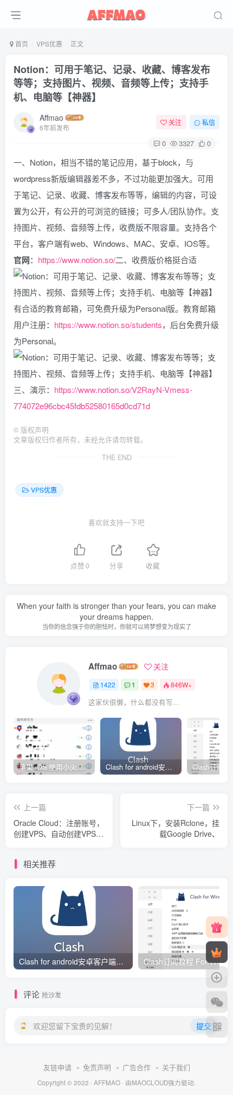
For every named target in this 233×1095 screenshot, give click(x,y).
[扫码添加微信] (217, 1002)
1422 (107, 684)
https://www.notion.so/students (108, 324)
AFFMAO (107, 1082)
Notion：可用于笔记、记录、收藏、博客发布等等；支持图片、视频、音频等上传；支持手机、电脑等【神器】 (112, 82)
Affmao (51, 117)
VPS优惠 (49, 43)
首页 (21, 43)
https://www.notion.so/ (76, 259)
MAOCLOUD (150, 1082)
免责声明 (97, 1067)
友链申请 (57, 1067)
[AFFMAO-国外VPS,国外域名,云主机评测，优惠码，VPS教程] (116, 12)
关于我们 (176, 1067)
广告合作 (136, 1067)
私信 (208, 122)
